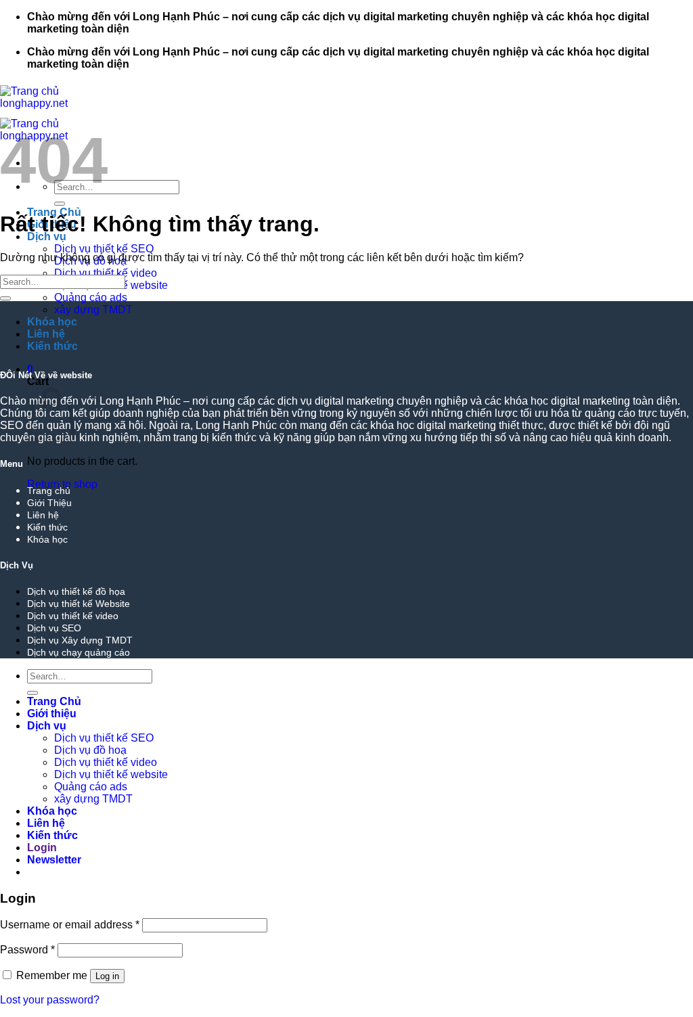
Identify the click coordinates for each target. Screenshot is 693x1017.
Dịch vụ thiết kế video (105, 273)
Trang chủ (48, 490)
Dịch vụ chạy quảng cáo (78, 652)
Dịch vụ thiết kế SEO (104, 248)
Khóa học (52, 321)
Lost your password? (49, 999)
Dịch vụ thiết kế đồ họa (76, 591)
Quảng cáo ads (90, 297)
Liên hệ (46, 334)
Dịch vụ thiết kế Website (78, 603)
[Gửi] (59, 204)
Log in (107, 976)
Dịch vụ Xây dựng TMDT (80, 640)
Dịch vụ (46, 725)
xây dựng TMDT (93, 309)
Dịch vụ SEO (54, 628)
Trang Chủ (54, 701)
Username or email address (69, 924)
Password (27, 949)
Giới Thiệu (49, 502)
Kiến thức (52, 346)
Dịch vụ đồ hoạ (90, 750)
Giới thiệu (51, 713)
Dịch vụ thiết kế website (111, 774)
